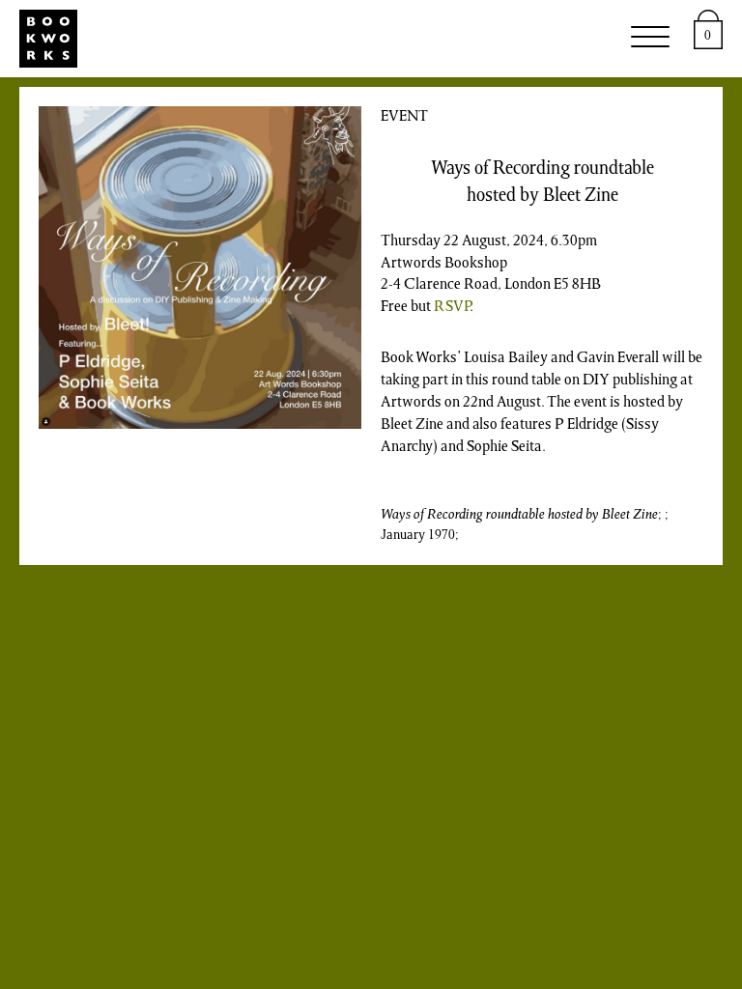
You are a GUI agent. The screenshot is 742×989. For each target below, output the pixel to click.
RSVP (452, 307)
